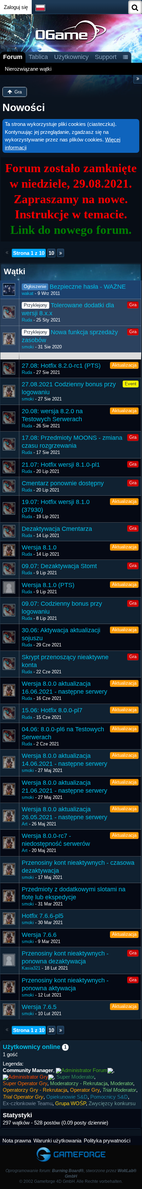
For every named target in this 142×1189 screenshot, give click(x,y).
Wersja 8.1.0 (39, 547)
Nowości (23, 107)
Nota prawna (16, 1140)
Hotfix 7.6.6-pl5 (42, 915)
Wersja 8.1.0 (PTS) (48, 585)
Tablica (38, 56)
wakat (27, 293)
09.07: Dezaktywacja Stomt (59, 566)
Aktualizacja (124, 365)
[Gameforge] (71, 1148)
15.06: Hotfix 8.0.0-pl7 (52, 710)
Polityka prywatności (107, 1140)
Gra (132, 304)
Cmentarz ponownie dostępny (63, 483)
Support (105, 56)
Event (130, 383)
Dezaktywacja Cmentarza (57, 528)
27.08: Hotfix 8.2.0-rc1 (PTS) (61, 365)
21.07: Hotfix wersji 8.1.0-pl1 (61, 464)
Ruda (27, 320)
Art (25, 823)
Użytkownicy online (31, 1046)
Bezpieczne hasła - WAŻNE (88, 286)
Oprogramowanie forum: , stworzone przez (71, 1173)
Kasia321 (31, 968)
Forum (12, 56)
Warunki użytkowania (57, 1140)
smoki (28, 346)
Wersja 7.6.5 (39, 1006)
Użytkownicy (71, 56)
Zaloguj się (16, 7)
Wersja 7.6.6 (39, 934)
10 (51, 253)
